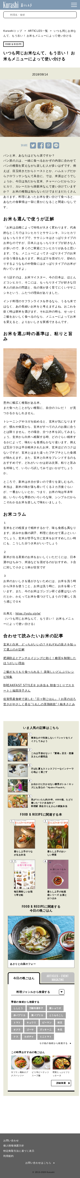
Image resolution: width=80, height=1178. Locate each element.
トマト (17, 1022)
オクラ (17, 1029)
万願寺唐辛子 (36, 1008)
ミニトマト (46, 1036)
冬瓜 (60, 1029)
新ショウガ (55, 1008)
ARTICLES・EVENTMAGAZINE (58, 978)
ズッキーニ (46, 1029)
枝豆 (60, 1022)
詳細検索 (61, 1083)
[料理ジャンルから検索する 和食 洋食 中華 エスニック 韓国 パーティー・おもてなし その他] (37, 992)
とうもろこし (56, 1015)
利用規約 (8, 1155)
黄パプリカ (37, 1015)
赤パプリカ (19, 1015)
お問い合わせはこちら (38, 1162)
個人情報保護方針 (13, 1145)
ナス (16, 1036)
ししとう (18, 1008)
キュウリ (31, 1022)
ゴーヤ (30, 1029)
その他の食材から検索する (53, 1043)
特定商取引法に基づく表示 (18, 1150)
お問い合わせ (11, 1140)
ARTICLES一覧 (38, 30)
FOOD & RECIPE (13, 44)
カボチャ (29, 1036)
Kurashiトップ (12, 30)
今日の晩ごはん (24, 978)
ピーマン (47, 1022)
